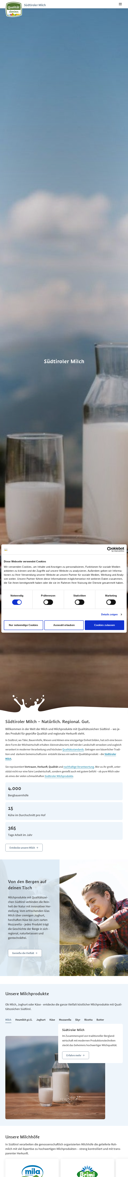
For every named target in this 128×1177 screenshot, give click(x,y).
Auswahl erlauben (64, 625)
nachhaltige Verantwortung (79, 766)
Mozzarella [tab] (65, 1019)
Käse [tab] (52, 1019)
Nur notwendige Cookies (23, 625)
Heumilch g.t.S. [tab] (23, 1019)
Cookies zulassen (104, 625)
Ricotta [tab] (88, 1019)
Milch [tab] (8, 1019)
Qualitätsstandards (73, 749)
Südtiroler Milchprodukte (59, 776)
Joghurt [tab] (41, 1019)
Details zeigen (109, 614)
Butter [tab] (100, 1019)
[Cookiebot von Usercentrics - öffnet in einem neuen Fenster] (109, 549)
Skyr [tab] (77, 1019)
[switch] (48, 602)
